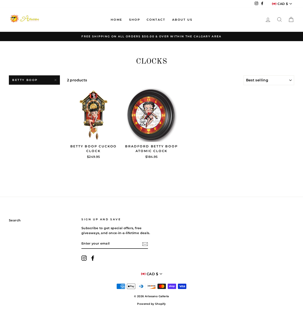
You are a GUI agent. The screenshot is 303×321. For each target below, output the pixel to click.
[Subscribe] (145, 244)
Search (15, 220)
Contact (156, 19)
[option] (151, 36)
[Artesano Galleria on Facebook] (92, 258)
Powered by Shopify (151, 303)
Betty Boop (25, 80)
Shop (134, 19)
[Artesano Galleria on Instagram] (84, 258)
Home (116, 19)
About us (182, 19)
